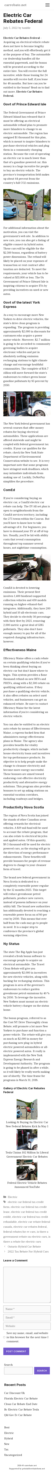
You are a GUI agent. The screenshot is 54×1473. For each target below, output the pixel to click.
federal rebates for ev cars (19, 1232)
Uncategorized (13, 1455)
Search (8, 1365)
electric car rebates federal (30, 1227)
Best (7, 1427)
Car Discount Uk (14, 1393)
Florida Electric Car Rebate (21, 1398)
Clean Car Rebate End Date (20, 1404)
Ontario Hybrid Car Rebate (24, 1246)
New (6, 1444)
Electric (12, 1197)
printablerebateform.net (33, 1468)
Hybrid (8, 1438)
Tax (6, 1449)
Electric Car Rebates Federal (21, 38)
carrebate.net (15, 5)
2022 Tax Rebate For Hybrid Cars (28, 1251)
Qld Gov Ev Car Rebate (18, 1415)
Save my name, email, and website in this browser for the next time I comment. (27, 1337)
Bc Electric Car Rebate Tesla (21, 1409)
